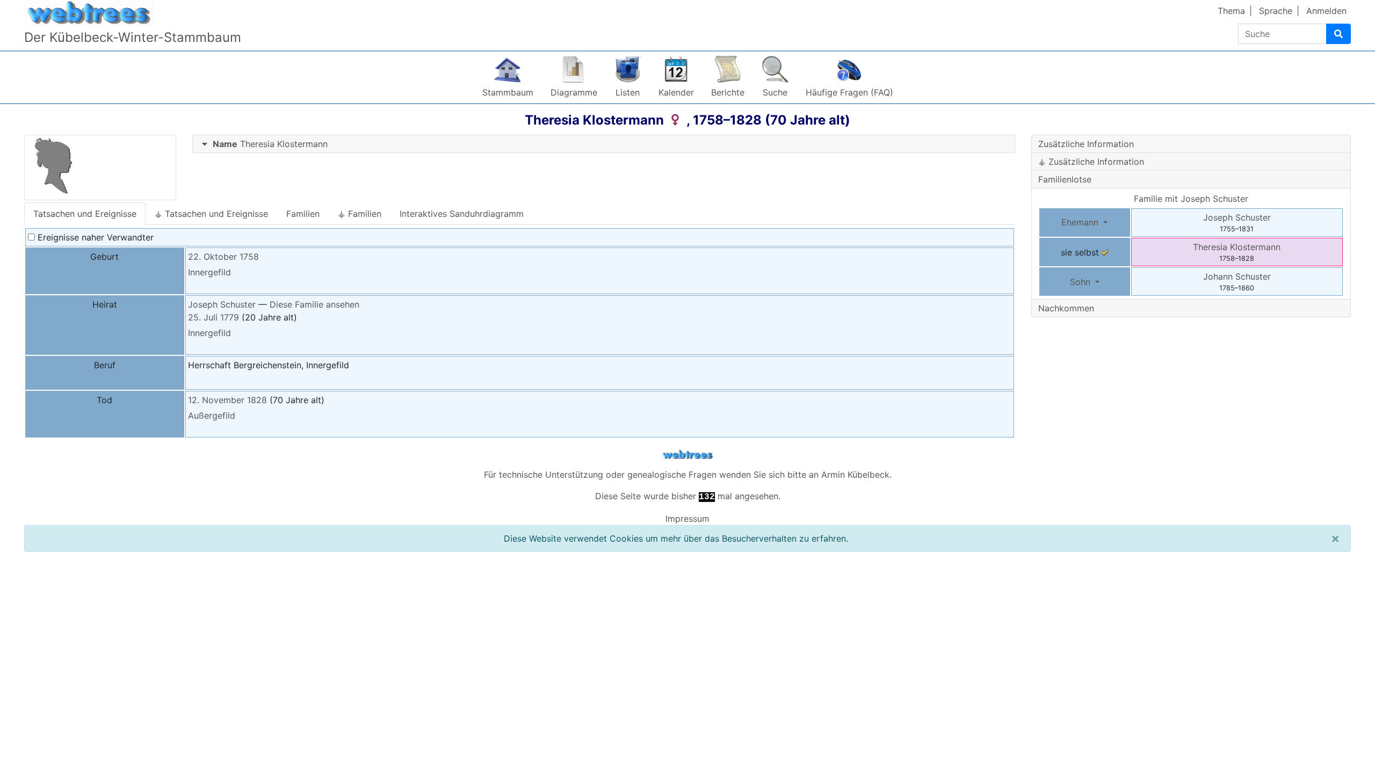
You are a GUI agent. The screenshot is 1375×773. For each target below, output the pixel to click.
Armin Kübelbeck (855, 474)
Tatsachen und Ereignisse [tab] (84, 213)
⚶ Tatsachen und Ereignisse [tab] (211, 213)
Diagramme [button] (574, 92)
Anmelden (1326, 10)
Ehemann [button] (1081, 222)
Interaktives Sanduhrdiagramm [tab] (462, 213)
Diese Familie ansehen (314, 304)
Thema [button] (1231, 10)
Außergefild (211, 415)
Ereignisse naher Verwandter (94, 237)
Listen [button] (628, 92)
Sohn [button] (1081, 281)
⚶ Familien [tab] (359, 213)
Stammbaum (507, 92)
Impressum (687, 518)
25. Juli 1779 (213, 317)
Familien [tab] (303, 213)
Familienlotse (1064, 179)
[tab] (604, 144)
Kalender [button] (676, 92)
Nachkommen (1066, 308)
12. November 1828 (227, 400)
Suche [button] (775, 92)
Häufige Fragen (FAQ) (849, 92)
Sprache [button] (1275, 10)
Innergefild (209, 272)
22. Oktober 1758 (223, 256)
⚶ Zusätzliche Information (1091, 161)
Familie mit (1191, 198)
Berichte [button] (727, 92)
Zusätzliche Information (1086, 143)
